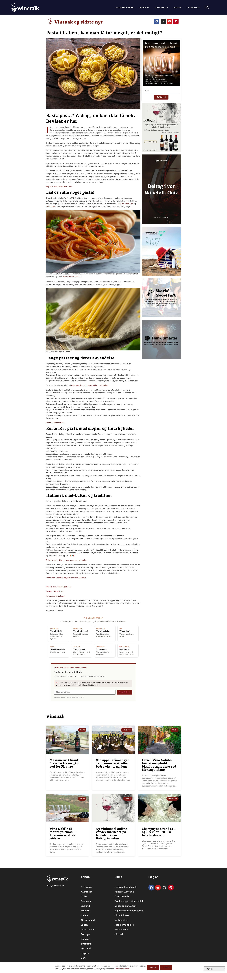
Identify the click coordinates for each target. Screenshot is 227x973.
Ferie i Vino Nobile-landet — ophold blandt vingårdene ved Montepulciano (159, 764)
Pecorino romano (70, 276)
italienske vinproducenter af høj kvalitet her (89, 385)
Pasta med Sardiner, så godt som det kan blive (66, 577)
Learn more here (122, 968)
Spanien (85, 938)
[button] (207, 7)
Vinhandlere (121, 920)
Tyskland (86, 948)
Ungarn (85, 953)
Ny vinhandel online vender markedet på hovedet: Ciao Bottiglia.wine (111, 833)
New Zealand (88, 929)
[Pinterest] (176, 21)
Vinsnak (119, 934)
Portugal (85, 934)
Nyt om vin (144, 7)
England (85, 905)
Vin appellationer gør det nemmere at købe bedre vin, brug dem (112, 763)
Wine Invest (121, 929)
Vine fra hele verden (125, 7)
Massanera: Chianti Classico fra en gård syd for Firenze (65, 763)
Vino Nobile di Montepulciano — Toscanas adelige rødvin (63, 833)
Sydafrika (86, 943)
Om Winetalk (193, 7)
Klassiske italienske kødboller (58, 587)
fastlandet (50, 206)
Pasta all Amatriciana (55, 422)
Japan (84, 924)
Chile (84, 896)
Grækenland (88, 920)
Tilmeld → (124, 692)
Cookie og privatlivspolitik (129, 901)
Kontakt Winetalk (124, 891)
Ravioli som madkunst (55, 596)
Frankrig (85, 910)
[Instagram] (163, 21)
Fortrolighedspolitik (126, 886)
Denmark (86, 901)
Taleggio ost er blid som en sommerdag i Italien (66, 560)
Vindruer (177, 7)
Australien (86, 891)
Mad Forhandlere (124, 924)
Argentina (86, 886)
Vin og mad (160, 7)
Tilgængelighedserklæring (129, 910)
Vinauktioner (122, 915)
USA (83, 957)
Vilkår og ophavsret (125, 905)
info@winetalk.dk (55, 885)
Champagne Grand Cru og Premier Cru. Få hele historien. (158, 832)
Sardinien (129, 203)
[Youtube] (169, 21)
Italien (84, 915)
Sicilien (121, 203)
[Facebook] (156, 21)
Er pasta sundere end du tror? (59, 186)
